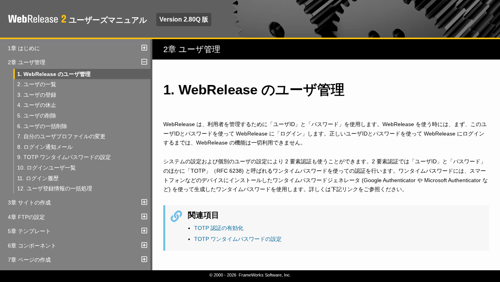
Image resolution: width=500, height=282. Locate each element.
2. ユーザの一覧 (36, 84)
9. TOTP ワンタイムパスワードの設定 (64, 157)
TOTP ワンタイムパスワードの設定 (238, 239)
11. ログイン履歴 (38, 178)
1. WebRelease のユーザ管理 (54, 74)
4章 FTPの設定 (26, 217)
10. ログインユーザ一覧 (46, 167)
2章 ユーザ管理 (26, 62)
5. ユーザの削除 (36, 115)
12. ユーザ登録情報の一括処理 (54, 188)
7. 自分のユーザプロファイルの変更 (61, 136)
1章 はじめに (24, 48)
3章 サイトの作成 (29, 202)
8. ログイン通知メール (45, 147)
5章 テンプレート (29, 231)
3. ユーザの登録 (36, 95)
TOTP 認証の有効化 (218, 228)
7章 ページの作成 (29, 260)
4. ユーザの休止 (36, 105)
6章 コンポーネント (32, 245)
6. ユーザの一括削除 (42, 126)
